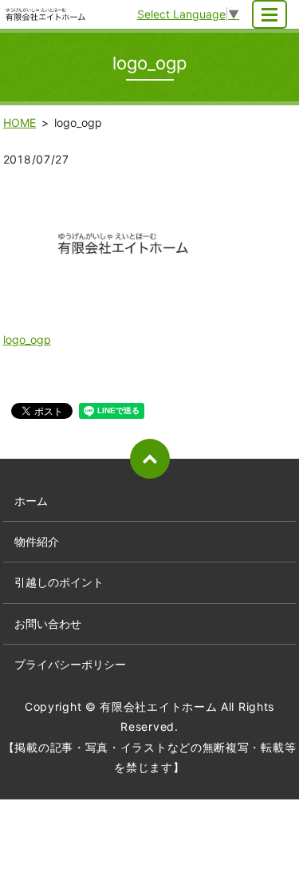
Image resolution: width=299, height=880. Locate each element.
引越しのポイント (59, 582)
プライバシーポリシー (70, 664)
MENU (269, 14)
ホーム (31, 500)
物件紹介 (36, 541)
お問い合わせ (47, 623)
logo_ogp (27, 339)
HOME (19, 122)
